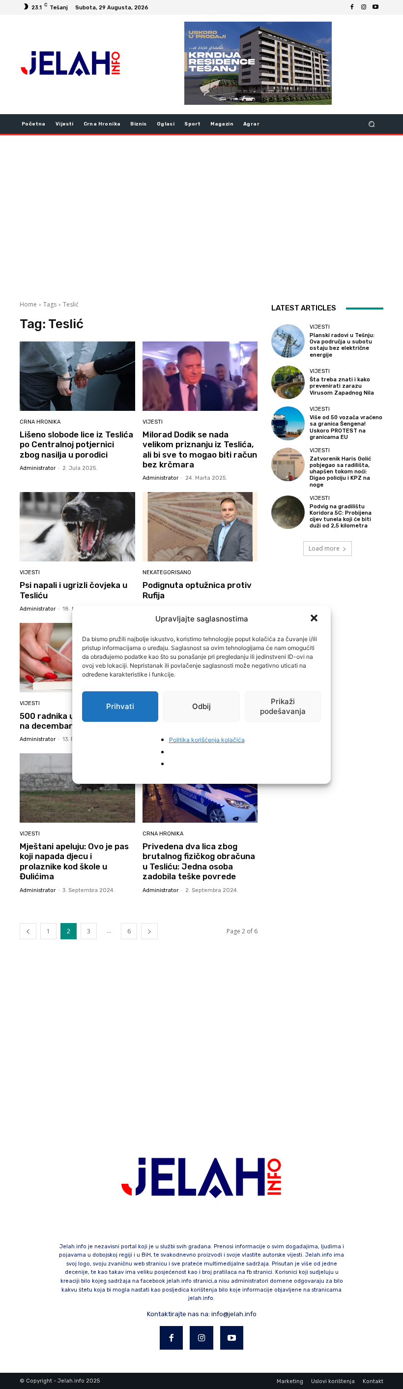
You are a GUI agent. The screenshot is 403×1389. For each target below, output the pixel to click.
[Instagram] (364, 7)
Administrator (38, 468)
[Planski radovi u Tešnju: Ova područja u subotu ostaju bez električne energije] (288, 341)
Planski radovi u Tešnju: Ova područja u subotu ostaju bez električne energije (342, 345)
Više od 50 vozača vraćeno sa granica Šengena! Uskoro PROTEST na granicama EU (346, 427)
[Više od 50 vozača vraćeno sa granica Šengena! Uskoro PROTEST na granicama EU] (288, 423)
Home (28, 304)
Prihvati (120, 706)
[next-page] (149, 931)
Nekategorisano (167, 572)
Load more (324, 548)
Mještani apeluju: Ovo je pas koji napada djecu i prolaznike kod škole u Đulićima (74, 861)
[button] (315, 619)
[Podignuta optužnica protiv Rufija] (200, 526)
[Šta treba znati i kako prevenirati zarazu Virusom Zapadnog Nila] (288, 382)
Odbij (201, 706)
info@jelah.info (234, 1314)
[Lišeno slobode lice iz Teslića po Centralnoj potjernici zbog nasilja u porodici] (77, 376)
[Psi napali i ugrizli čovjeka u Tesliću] (77, 526)
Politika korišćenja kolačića (207, 739)
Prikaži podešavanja (283, 706)
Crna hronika (40, 422)
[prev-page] (28, 931)
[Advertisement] (201, 214)
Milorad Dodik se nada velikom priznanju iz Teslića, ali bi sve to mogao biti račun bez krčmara (200, 449)
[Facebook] (352, 7)
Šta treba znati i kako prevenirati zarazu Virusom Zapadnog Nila (342, 386)
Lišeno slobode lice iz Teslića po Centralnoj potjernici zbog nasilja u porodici (76, 445)
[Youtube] (375, 7)
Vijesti (153, 422)
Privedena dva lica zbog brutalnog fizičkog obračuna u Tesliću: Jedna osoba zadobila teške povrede (199, 861)
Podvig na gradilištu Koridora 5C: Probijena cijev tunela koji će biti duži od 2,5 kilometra (341, 516)
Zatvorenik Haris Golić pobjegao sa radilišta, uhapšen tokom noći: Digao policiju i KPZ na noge (340, 472)
